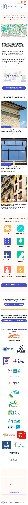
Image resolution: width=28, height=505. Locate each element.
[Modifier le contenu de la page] (2, 502)
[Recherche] (25, 4)
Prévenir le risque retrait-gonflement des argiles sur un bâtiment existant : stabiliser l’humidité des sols (12, 130)
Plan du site (10, 502)
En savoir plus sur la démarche (14, 88)
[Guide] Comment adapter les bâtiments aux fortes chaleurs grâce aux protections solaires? (14, 204)
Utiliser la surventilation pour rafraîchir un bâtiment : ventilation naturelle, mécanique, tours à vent (12, 167)
